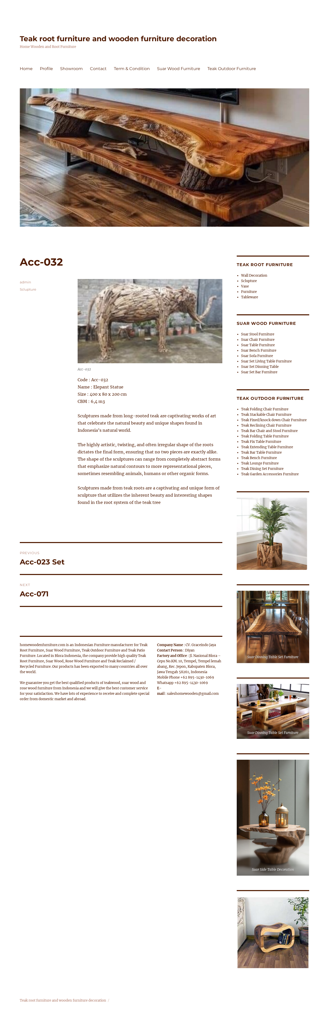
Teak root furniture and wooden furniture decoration (118, 38)
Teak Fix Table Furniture (261, 441)
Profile (46, 68)
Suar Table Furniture (258, 345)
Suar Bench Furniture (258, 350)
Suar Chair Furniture (258, 339)
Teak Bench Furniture (259, 458)
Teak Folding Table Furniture (265, 436)
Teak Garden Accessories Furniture (270, 474)
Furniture (249, 292)
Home (26, 68)
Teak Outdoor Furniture (231, 68)
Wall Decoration (254, 275)
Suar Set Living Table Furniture (266, 361)
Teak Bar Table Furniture (261, 452)
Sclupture (28, 289)
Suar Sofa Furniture (257, 356)
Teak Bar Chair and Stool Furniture (269, 431)
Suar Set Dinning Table (260, 367)
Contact (98, 68)
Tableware (249, 297)
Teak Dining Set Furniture (262, 469)
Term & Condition (132, 68)
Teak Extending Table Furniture (267, 447)
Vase (245, 286)
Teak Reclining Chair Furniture (266, 425)
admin (25, 282)
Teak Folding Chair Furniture (264, 409)
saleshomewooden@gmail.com (193, 693)
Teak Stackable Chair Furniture (266, 414)
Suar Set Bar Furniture (259, 372)
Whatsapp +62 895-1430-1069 (182, 683)
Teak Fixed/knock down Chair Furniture (274, 420)
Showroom (71, 68)
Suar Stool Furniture (257, 334)
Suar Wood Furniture (178, 68)
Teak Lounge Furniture (260, 463)
